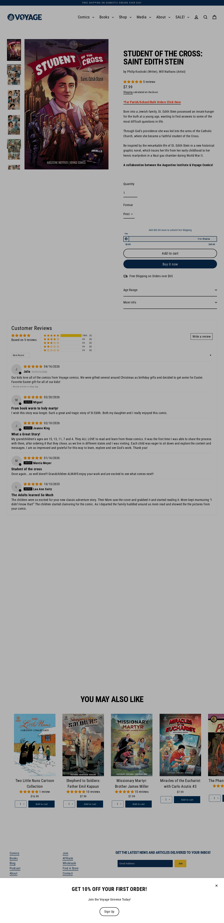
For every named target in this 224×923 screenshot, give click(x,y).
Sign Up (109, 911)
